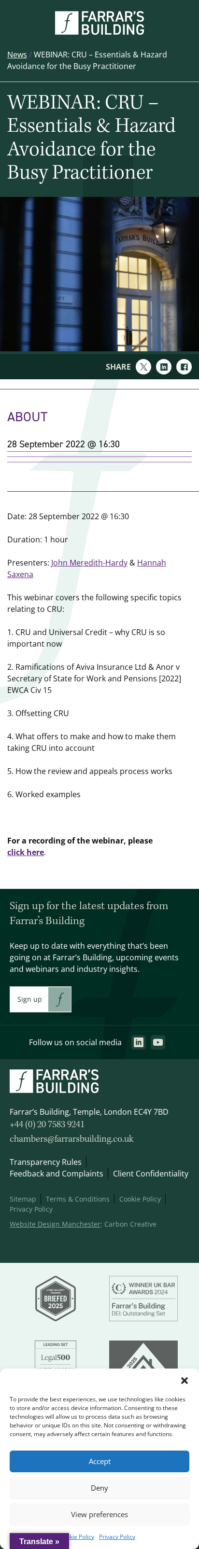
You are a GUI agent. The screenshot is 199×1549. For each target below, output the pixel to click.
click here (25, 852)
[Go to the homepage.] (99, 32)
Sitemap (23, 1198)
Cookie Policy (76, 1537)
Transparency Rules (46, 1162)
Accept (100, 1461)
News (17, 54)
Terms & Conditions (78, 1198)
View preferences (99, 1514)
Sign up (29, 999)
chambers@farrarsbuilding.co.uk (72, 1139)
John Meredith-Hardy (89, 562)
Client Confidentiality (150, 1173)
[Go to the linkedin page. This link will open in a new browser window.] (138, 1042)
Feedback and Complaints (56, 1173)
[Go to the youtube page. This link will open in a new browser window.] (158, 1042)
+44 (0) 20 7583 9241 (47, 1125)
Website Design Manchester (55, 1224)
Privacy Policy (117, 1537)
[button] (184, 1380)
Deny (99, 1488)
